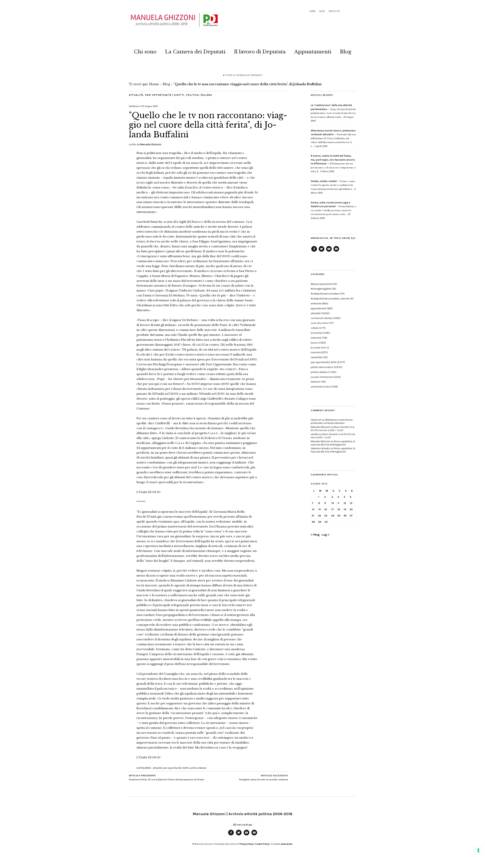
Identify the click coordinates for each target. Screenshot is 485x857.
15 (319, 509)
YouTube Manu (329, 251)
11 (338, 503)
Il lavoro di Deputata (260, 52)
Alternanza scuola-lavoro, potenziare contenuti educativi (332, 421)
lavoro (314, 342)
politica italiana (199, 95)
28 (313, 521)
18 (338, 509)
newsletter (316, 357)
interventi (316, 337)
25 (338, 515)
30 (326, 521)
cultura (314, 328)
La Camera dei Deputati (195, 52)
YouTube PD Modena (336, 251)
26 (345, 515)
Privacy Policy (246, 844)
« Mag (315, 534)
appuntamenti (318, 308)
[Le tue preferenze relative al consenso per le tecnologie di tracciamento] (478, 850)
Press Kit (334, 11)
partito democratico (322, 367)
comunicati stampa (321, 318)
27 (351, 515)
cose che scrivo (319, 323)
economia (316, 332)
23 (325, 515)
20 (351, 509)
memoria (316, 352)
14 (313, 509)
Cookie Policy (262, 844)
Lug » (325, 534)
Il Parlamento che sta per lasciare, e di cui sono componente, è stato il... (333, 164)
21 (313, 515)
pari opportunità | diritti (164, 95)
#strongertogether (321, 288)
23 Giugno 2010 (150, 106)
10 (332, 503)
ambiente (316, 303)
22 (319, 515)
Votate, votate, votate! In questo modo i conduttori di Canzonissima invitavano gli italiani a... (333, 185)
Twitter (321, 251)
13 (351, 503)
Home (313, 11)
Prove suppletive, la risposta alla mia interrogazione (333, 443)
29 (319, 521)
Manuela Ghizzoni (150, 144)
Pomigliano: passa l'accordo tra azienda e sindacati (263, 777)
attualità (136, 95)
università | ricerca (321, 386)
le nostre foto (318, 347)
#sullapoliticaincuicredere (325, 293)
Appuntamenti (312, 52)
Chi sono (145, 52)
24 (332, 515)
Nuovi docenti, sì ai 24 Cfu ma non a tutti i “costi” (332, 429)
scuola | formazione (322, 377)
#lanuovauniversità (321, 284)
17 (332, 509)
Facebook (314, 251)
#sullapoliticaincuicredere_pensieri (330, 298)
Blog (322, 11)
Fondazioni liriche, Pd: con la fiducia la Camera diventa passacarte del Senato (166, 777)
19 (345, 509)
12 (345, 503)
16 (325, 509)
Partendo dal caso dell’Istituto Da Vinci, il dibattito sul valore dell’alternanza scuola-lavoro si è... (333, 138)
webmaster (287, 844)
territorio (315, 381)
